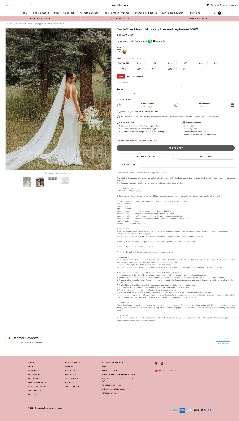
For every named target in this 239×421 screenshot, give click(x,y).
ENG (161, 370)
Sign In (213, 5)
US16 (154, 69)
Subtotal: (120, 99)
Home (9, 24)
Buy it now (205, 157)
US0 (139, 63)
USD (171, 370)
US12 (123, 69)
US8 (201, 63)
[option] (41, 18)
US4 (170, 63)
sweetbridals (119, 5)
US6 (185, 63)
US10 (216, 63)
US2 (154, 63)
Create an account (227, 5)
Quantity (120, 89)
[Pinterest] (156, 363)
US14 (139, 69)
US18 (170, 69)
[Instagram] (162, 363)
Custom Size (123, 63)
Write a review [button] (222, 343)
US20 (185, 69)
